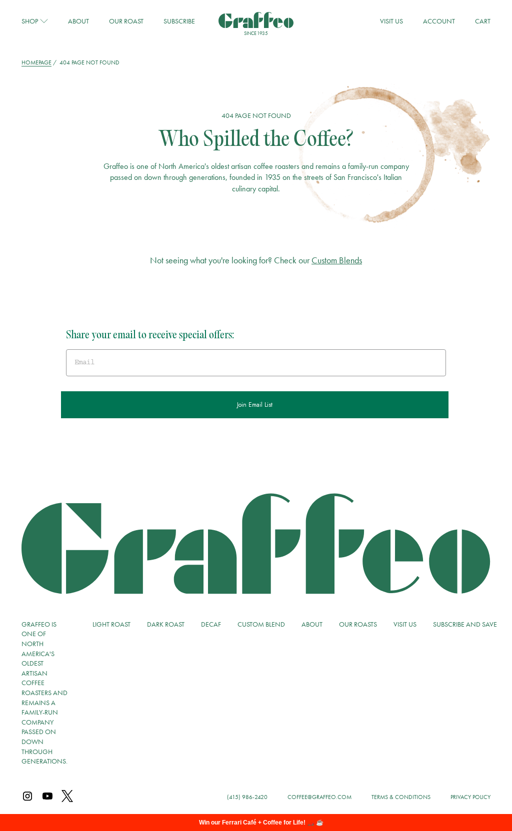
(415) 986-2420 (247, 797)
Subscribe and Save (465, 624)
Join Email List (254, 404)
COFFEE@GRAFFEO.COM (320, 797)
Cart (482, 20)
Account (439, 20)
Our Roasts (358, 624)
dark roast (165, 624)
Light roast (111, 624)
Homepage (37, 62)
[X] (67, 797)
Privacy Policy (470, 797)
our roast (126, 20)
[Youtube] (48, 797)
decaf (211, 624)
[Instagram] (28, 797)
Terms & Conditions (401, 797)
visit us (391, 20)
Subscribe (179, 20)
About (78, 20)
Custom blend (261, 624)
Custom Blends (337, 260)
